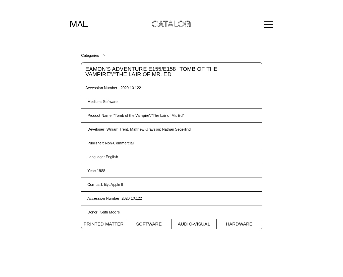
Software (149, 224)
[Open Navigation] (268, 24)
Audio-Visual (194, 224)
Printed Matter (104, 224)
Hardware (239, 224)
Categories (90, 55)
